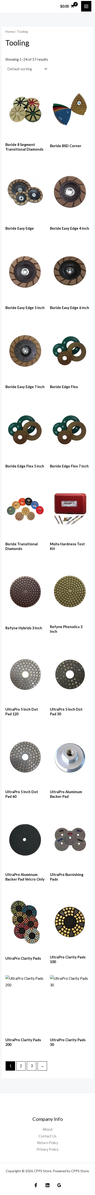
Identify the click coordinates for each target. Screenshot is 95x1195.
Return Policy (47, 1143)
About (48, 1129)
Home (9, 32)
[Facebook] (36, 1185)
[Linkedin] (47, 1185)
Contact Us (47, 1136)
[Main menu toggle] (86, 6)
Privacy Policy (47, 1149)
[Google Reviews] (59, 1185)
